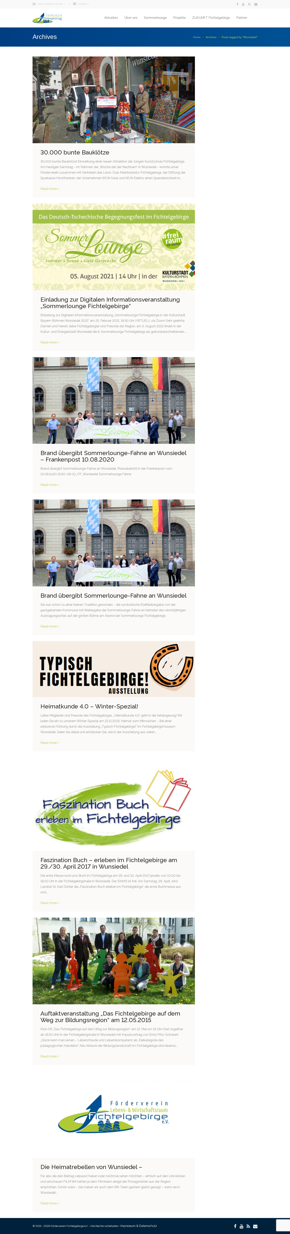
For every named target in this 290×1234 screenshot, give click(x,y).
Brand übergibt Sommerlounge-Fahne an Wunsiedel (113, 595)
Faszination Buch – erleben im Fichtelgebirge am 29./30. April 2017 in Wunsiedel (108, 863)
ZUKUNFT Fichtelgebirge (211, 18)
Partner (241, 18)
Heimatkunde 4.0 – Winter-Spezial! (89, 706)
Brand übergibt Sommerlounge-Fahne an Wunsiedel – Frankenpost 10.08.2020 (113, 456)
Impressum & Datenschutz (139, 1226)
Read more (48, 189)
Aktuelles (111, 18)
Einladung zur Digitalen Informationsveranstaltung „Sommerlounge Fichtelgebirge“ (110, 302)
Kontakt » (83, 3)
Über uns (131, 18)
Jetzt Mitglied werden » (51, 3)
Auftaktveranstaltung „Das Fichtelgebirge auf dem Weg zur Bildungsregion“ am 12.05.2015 (110, 1016)
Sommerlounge (155, 18)
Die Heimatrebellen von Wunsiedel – (91, 1166)
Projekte (179, 18)
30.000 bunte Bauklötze (74, 152)
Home (197, 37)
